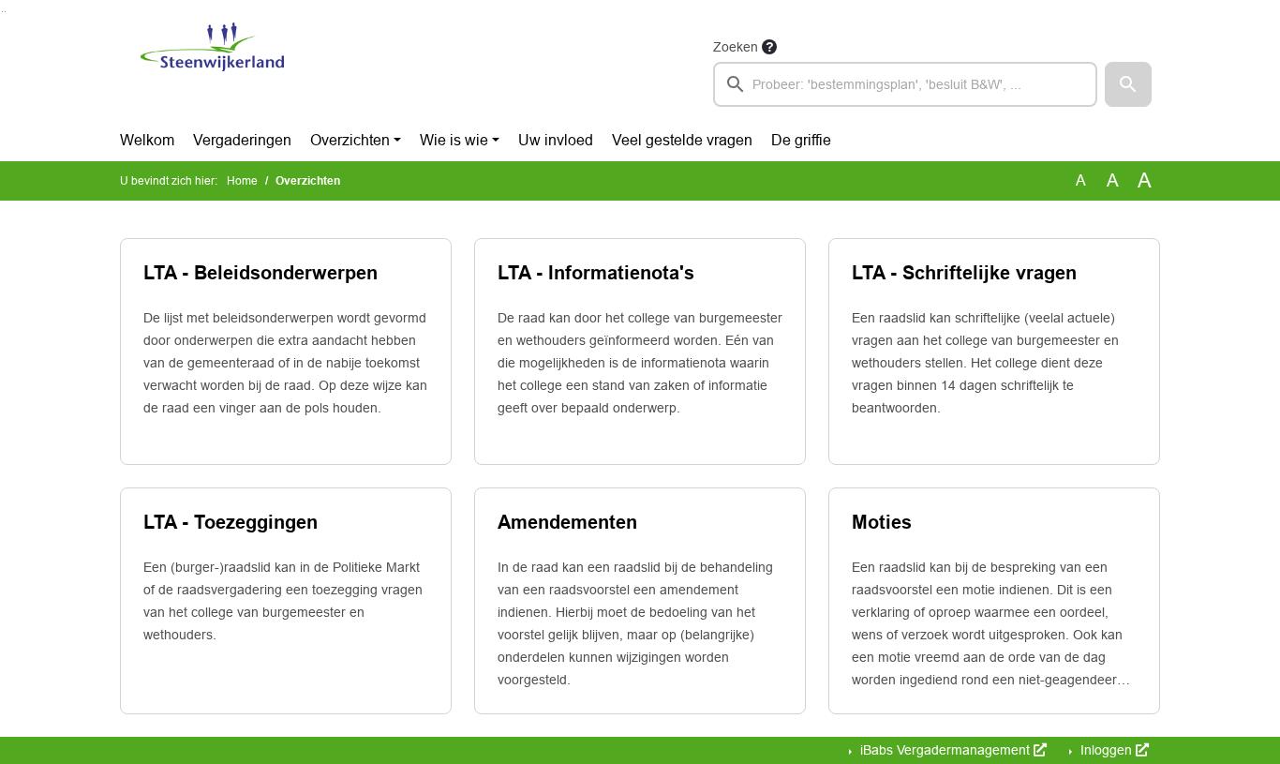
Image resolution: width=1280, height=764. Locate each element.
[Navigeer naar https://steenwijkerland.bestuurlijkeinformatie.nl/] (212, 71)
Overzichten (350, 140)
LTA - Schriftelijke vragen (964, 272)
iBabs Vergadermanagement (945, 749)
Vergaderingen (242, 140)
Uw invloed (555, 140)
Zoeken (735, 46)
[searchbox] (905, 84)
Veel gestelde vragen (682, 140)
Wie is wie (454, 140)
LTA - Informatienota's (596, 272)
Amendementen (567, 522)
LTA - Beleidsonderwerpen (260, 272)
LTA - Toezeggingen (230, 522)
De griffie (801, 140)
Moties (882, 522)
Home (242, 180)
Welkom (147, 140)
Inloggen (1106, 749)
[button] (1128, 84)
